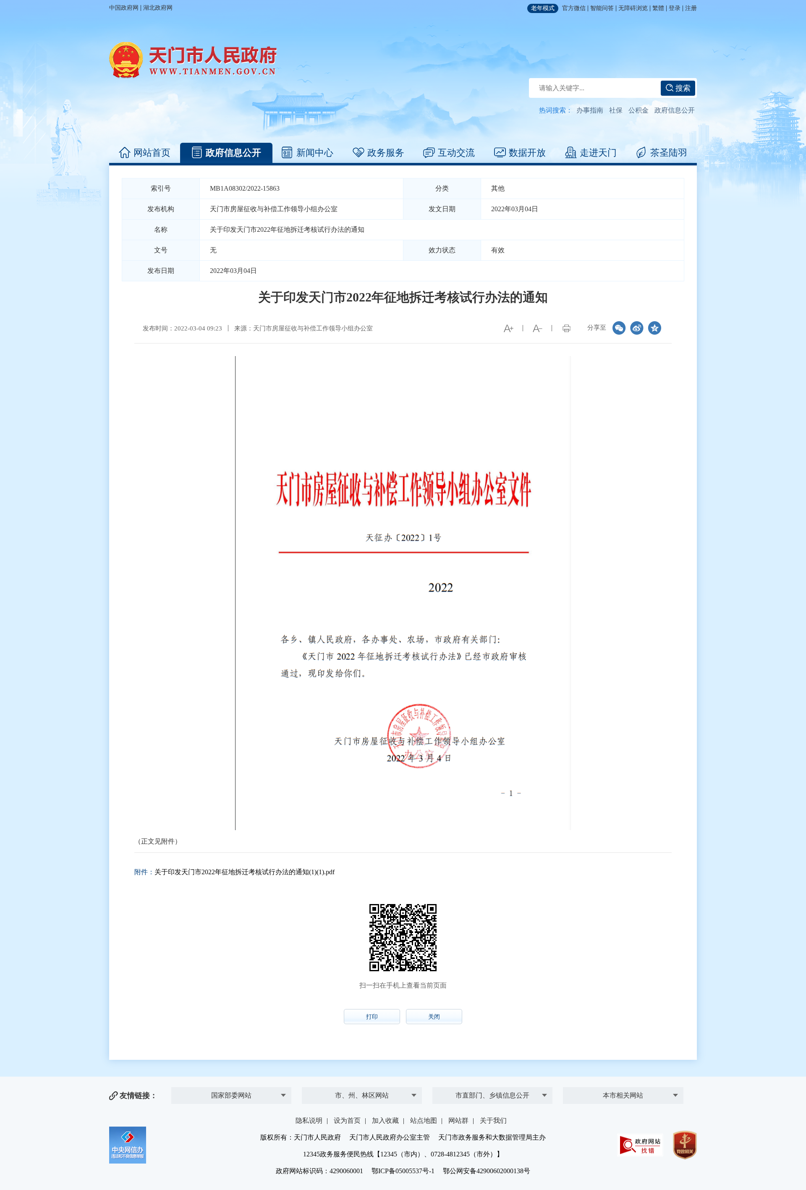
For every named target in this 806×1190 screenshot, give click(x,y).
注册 (691, 8)
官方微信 (574, 8)
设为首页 (347, 1120)
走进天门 (598, 152)
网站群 (458, 1120)
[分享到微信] (619, 328)
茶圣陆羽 (668, 152)
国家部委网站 (231, 1095)
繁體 (658, 8)
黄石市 (362, 1065)
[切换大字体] (508, 328)
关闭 (434, 1017)
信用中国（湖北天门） (623, 1079)
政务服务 (385, 152)
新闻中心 (314, 152)
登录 (674, 8)
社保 (616, 110)
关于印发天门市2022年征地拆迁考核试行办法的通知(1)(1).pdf (244, 871)
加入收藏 (385, 1120)
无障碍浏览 (633, 8)
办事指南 (589, 110)
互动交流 (456, 152)
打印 (372, 1017)
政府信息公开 (674, 110)
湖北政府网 (158, 8)
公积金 (638, 110)
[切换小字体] (537, 328)
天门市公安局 (492, 1082)
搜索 (682, 88)
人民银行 (231, 1065)
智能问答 (602, 8)
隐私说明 (309, 1120)
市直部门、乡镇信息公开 (492, 1095)
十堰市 (362, 1082)
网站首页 (151, 152)
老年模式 (543, 8)
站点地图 (423, 1120)
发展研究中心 (231, 1082)
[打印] (566, 328)
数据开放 (527, 152)
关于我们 (493, 1120)
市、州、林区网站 (362, 1095)
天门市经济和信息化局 (492, 1065)
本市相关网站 (623, 1095)
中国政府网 (124, 8)
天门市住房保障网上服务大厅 (623, 1062)
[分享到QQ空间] (654, 328)
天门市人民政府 (193, 60)
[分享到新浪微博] (637, 328)
